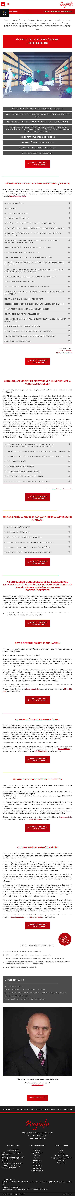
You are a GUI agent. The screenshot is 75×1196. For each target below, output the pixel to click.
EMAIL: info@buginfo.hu (37, 1138)
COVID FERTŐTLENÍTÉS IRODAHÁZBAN (37, 137)
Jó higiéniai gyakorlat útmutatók (61, 1158)
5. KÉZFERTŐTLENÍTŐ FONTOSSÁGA (19, 466)
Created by (67, 1194)
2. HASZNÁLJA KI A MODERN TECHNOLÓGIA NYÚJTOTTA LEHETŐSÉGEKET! (35, 451)
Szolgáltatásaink (55, 11)
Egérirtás (37, 1158)
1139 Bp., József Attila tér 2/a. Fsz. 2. (36, 1182)
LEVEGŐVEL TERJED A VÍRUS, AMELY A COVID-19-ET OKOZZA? (30, 223)
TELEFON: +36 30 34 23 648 (37, 1135)
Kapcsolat (61, 1153)
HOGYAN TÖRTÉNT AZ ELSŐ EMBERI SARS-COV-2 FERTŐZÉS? (29, 336)
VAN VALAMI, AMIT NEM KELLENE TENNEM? (22, 326)
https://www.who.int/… (17, 196)
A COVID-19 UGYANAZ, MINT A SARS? (19, 282)
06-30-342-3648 (64, 749)
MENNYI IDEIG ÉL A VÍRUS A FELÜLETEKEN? (22, 314)
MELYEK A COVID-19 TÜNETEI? (16, 213)
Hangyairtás (37, 1168)
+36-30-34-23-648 (37, 43)
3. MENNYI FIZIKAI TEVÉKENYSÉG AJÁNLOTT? (23, 537)
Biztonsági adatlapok (61, 1155)
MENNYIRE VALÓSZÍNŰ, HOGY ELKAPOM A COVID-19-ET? (27, 247)
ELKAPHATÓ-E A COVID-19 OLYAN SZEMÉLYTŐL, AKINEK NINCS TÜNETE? (34, 228)
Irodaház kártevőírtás (13, 986)
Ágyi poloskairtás (37, 1153)
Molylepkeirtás (37, 1165)
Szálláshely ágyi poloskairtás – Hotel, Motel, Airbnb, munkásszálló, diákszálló (35, 993)
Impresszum (61, 1163)
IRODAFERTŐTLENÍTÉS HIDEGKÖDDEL (37, 142)
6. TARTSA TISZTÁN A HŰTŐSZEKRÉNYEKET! (22, 471)
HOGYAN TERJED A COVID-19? (16, 218)
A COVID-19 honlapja (65, 350)
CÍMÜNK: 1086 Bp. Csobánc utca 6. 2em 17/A (37, 1133)
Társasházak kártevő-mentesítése (18, 996)
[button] (3, 4)
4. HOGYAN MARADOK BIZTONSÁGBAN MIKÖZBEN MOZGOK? (29, 542)
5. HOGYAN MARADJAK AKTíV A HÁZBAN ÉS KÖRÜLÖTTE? (27, 547)
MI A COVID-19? (10, 208)
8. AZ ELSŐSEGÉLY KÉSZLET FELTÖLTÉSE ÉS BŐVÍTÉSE (27, 481)
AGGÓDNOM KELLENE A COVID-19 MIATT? (21, 252)
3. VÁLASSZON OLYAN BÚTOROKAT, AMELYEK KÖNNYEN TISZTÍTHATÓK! (33, 456)
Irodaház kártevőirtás (13, 1150)
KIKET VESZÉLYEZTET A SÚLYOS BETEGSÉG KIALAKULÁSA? (28, 257)
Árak (61, 1150)
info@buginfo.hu (32, 689)
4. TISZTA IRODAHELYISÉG (15, 461)
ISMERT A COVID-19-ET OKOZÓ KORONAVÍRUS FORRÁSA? (28, 331)
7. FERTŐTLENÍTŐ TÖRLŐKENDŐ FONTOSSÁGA (23, 476)
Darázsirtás (37, 1163)
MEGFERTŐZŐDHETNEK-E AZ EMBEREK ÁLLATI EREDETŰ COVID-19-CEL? (34, 304)
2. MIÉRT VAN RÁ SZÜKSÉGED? (17, 532)
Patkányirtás (37, 1160)
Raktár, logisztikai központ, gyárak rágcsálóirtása (25, 989)
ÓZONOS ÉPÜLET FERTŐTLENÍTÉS (37, 153)
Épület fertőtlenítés (37, 1170)
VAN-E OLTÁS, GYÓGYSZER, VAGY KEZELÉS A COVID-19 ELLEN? (30, 277)
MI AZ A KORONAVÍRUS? (14, 203)
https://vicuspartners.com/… (62, 488)
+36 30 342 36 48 (37, 1085)
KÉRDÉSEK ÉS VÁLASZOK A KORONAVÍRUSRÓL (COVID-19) (37, 109)
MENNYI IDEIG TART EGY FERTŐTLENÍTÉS (37, 148)
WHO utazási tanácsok (64, 353)
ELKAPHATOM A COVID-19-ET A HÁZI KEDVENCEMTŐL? (26, 309)
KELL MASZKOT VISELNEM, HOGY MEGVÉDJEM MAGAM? (27, 287)
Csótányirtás (37, 1150)
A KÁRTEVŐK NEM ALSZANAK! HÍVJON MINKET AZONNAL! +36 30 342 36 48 (37, 1109)
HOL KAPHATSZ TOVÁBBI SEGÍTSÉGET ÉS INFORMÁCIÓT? (28, 552)
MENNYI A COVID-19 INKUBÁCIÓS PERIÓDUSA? (23, 299)
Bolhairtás (37, 1155)
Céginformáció (61, 1160)
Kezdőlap (46, 11)
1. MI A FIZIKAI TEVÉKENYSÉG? (17, 527)
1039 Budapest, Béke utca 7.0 (13, 1182)
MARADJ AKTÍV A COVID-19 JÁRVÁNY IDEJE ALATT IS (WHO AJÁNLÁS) (37, 122)
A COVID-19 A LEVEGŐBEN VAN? (17, 341)
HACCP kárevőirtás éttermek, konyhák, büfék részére (25, 999)
